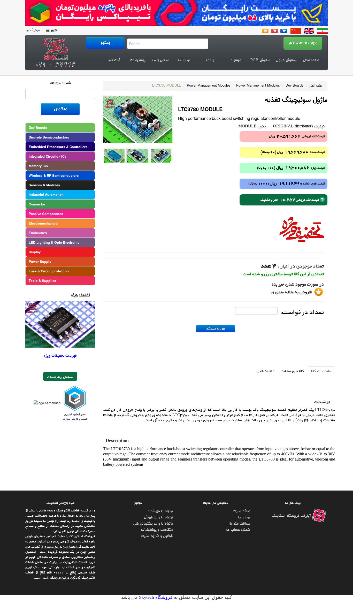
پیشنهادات (137, 60)
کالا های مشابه (293, 371)
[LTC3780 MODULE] (137, 119)
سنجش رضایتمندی (60, 376)
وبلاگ (210, 60)
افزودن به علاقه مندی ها (291, 292)
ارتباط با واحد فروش (158, 518)
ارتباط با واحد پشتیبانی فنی (153, 524)
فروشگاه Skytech (155, 597)
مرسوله (236, 60)
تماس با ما (160, 60)
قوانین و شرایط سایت (157, 536)
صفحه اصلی (311, 60)
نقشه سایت (241, 511)
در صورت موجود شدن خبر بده (298, 284)
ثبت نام (114, 60)
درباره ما (184, 60)
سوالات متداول (239, 524)
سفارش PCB (260, 60)
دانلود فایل (265, 371)
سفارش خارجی (286, 60)
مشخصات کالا (321, 371)
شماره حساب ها (238, 530)
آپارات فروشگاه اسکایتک (292, 516)
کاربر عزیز (50, 30)
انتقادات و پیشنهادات (157, 530)
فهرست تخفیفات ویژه (60, 356)
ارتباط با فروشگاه (160, 511)
